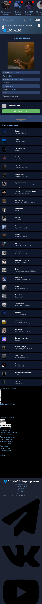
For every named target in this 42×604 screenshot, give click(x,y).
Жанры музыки (5, 425)
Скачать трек (22, 111)
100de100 (14, 30)
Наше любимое (6, 448)
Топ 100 (21, 492)
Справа (2, 423)
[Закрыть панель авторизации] (3, 27)
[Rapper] (22, 5)
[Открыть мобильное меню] (39, 25)
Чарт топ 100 (6, 444)
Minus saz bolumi (7, 439)
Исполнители (6, 451)
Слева (2, 420)
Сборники (21, 490)
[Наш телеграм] (21, 536)
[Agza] (11, 5)
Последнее (4, 446)
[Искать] (24, 20)
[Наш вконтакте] (21, 574)
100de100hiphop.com (23, 481)
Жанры (3, 455)
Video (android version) (9, 432)
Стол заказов (21, 494)
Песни (3, 453)
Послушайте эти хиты (8, 437)
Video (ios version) (7, 435)
